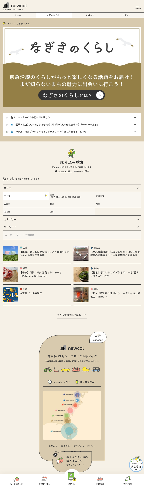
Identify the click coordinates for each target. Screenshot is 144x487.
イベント (126, 15)
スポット (90, 15)
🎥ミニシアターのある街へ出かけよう (30, 117)
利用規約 (65, 446)
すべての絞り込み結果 (69, 314)
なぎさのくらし (54, 15)
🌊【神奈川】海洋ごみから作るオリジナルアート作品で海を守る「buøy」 (48, 131)
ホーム (10, 23)
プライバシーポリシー (84, 446)
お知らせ (53, 446)
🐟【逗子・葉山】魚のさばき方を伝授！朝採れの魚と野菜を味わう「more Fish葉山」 (54, 124)
